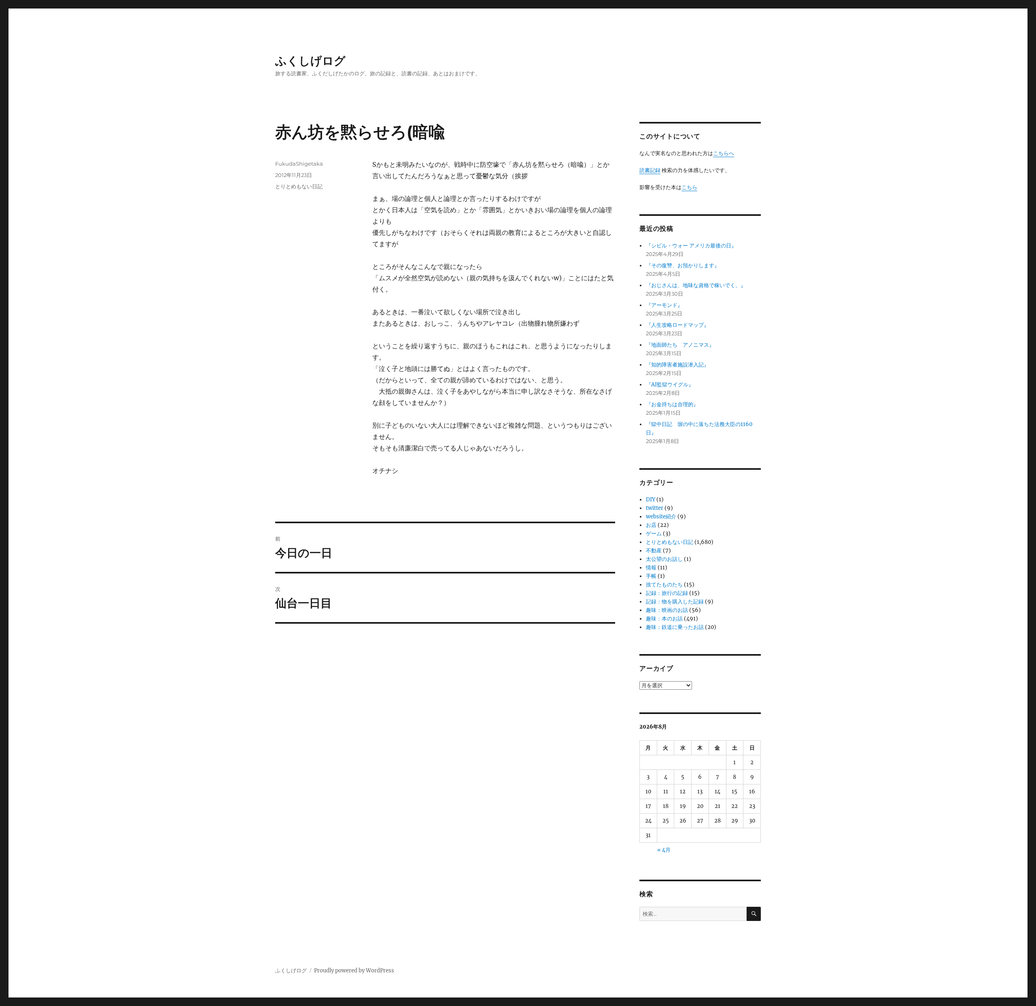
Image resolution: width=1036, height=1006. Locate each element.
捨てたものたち (664, 584)
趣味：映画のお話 (667, 610)
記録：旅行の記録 (667, 593)
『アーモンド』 (664, 305)
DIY (650, 499)
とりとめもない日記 (299, 186)
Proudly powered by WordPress (354, 970)
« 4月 (664, 849)
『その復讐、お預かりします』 (683, 265)
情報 (651, 567)
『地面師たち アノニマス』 (680, 344)
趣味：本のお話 (664, 618)
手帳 (651, 576)
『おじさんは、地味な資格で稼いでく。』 (696, 285)
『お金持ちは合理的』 (672, 404)
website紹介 (661, 516)
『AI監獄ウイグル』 (670, 384)
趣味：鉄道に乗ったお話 (675, 627)
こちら (689, 187)
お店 (651, 525)
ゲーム (654, 533)
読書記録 (649, 170)
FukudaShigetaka (299, 163)
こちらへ (723, 153)
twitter (654, 508)
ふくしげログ (310, 61)
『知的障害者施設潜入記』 (677, 364)
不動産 (654, 550)
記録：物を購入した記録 (675, 601)
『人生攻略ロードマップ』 (677, 325)
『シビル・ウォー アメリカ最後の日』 (691, 245)
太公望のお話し (664, 559)
